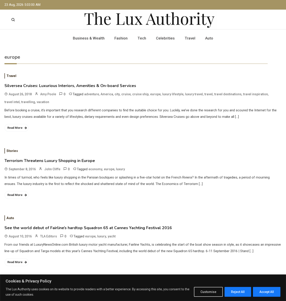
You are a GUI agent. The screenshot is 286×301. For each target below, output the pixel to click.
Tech (141, 38)
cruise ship (140, 94)
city (117, 94)
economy (95, 169)
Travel (190, 38)
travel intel (12, 102)
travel (208, 94)
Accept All (266, 292)
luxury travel (194, 94)
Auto (209, 38)
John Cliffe (52, 169)
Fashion (121, 38)
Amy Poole (48, 94)
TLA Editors (48, 236)
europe (155, 94)
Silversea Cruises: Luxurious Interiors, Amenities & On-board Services (70, 85)
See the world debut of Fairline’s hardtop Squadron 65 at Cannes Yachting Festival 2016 (88, 227)
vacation (43, 102)
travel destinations (228, 94)
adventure (91, 94)
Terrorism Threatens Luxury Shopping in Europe (49, 160)
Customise (208, 292)
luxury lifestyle (172, 94)
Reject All (238, 292)
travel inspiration (255, 94)
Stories (12, 151)
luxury (120, 169)
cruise (126, 94)
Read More (15, 127)
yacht (112, 236)
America (107, 94)
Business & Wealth (89, 38)
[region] (143, 287)
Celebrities (165, 38)
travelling (28, 102)
